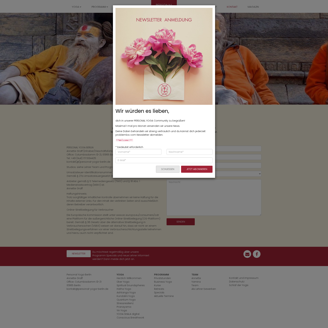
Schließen (167, 169)
